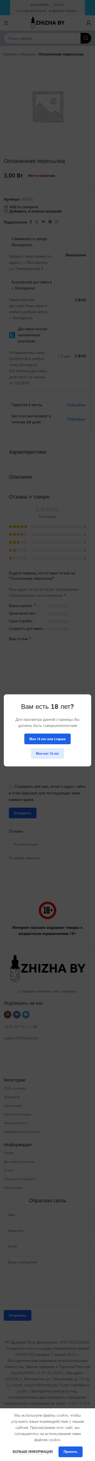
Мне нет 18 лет (47, 753)
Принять (71, 1451)
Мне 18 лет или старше (47, 739)
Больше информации (33, 1451)
